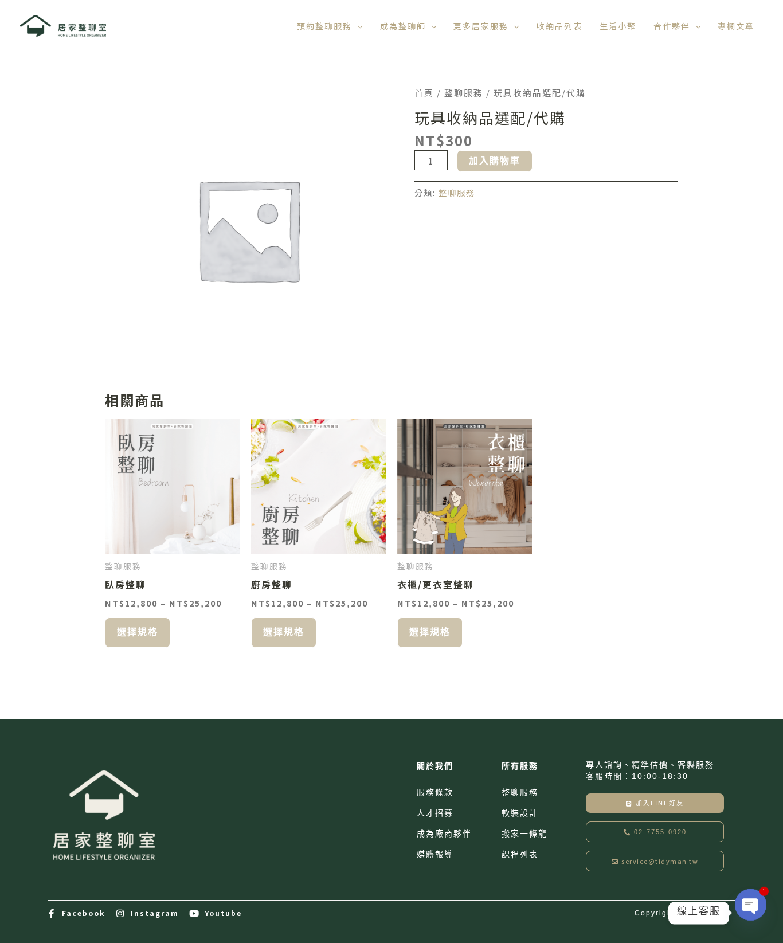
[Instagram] (120, 913)
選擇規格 (137, 632)
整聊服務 (463, 93)
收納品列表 (559, 26)
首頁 (424, 93)
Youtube (223, 913)
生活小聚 (618, 26)
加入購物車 (494, 160)
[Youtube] (194, 913)
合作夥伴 (671, 26)
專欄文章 (736, 26)
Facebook (83, 913)
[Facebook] (52, 913)
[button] (357, 26)
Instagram (155, 913)
